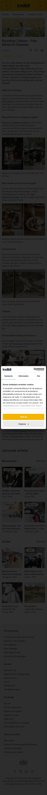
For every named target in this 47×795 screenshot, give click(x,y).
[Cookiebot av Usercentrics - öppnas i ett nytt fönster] (33, 369)
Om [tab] (38, 376)
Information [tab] (23, 376)
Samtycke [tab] (8, 376)
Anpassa (22, 424)
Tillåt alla (23, 417)
